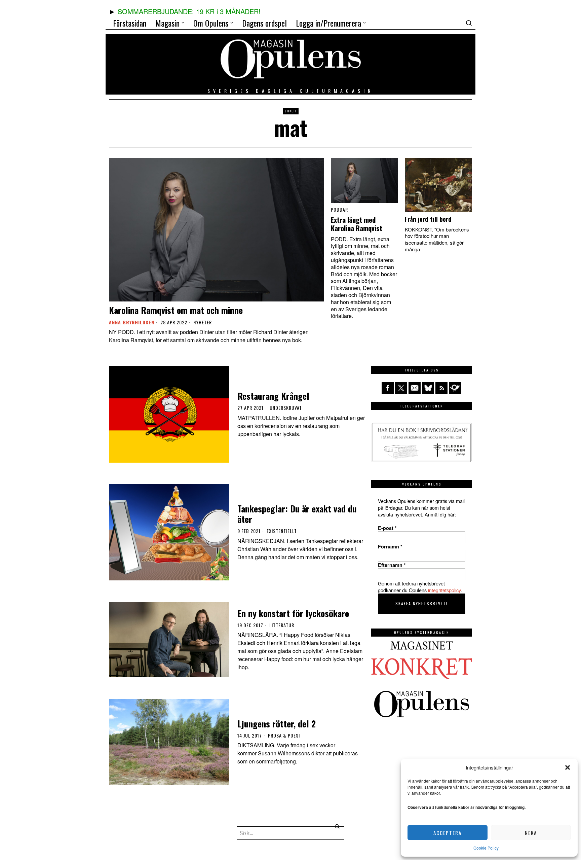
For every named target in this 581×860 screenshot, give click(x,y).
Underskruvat (286, 407)
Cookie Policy (486, 848)
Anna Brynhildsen (131, 322)
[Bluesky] (428, 388)
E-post (387, 528)
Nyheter (202, 322)
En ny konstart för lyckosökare (293, 613)
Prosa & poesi (284, 735)
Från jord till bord (428, 219)
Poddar (339, 209)
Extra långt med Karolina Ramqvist (356, 224)
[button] (567, 767)
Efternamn (392, 565)
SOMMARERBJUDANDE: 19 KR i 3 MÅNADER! (189, 11)
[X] (401, 388)
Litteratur (281, 625)
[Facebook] (388, 388)
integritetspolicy (444, 590)
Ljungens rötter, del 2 (276, 723)
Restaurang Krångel (273, 396)
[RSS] (441, 388)
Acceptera (447, 832)
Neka (531, 832)
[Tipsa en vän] (415, 388)
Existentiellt (282, 531)
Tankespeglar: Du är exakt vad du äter (297, 513)
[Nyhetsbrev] (455, 388)
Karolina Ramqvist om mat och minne (176, 310)
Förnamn (390, 546)
